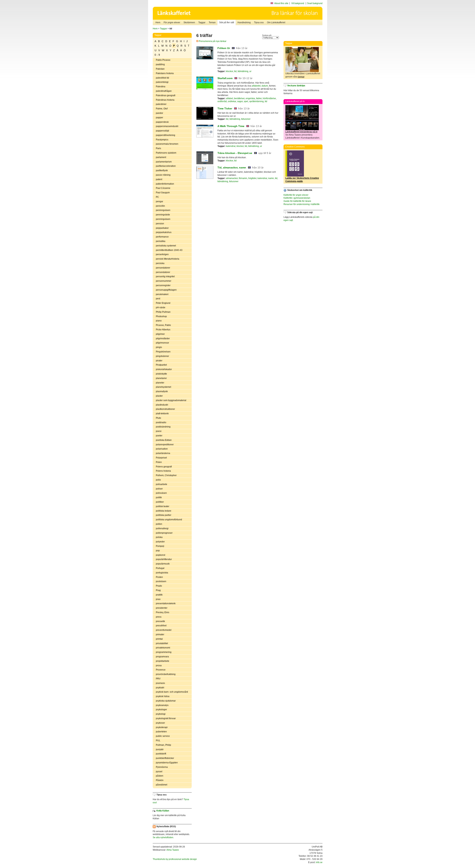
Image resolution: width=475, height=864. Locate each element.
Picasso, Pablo (163, 325)
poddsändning (163, 426)
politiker (160, 502)
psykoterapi (162, 727)
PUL (158, 740)
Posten (159, 577)
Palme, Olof (162, 108)
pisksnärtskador (164, 369)
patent (159, 179)
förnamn (243, 178)
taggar (301, 76)
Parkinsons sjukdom (166, 153)
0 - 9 (157, 54)
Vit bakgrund (297, 3)
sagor (240, 101)
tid (235, 71)
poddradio (161, 422)
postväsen (161, 581)
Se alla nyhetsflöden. (163, 837)
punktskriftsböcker (165, 758)
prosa (159, 665)
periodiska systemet (166, 245)
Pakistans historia (165, 73)
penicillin (160, 206)
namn (271, 178)
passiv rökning (163, 175)
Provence (161, 669)
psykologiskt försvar (166, 718)
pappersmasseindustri (167, 126)
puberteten (161, 731)
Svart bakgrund (314, 3)
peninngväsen (163, 210)
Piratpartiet (161, 365)
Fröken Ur (223, 48)
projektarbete (162, 661)
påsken (159, 775)
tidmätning (243, 71)
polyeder (160, 541)
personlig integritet (165, 276)
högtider (252, 178)
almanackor (232, 178)
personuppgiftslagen (166, 290)
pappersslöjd (162, 130)
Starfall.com (224, 78)
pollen (159, 524)
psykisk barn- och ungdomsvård (172, 692)
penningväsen (163, 219)
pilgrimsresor (162, 342)
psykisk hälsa (162, 696)
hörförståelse (269, 98)
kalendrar (230, 146)
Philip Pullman (163, 312)
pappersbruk (162, 122)
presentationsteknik (166, 603)
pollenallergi (162, 528)
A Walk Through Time (230, 126)
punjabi (159, 749)
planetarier (161, 378)
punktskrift (161, 753)
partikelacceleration (166, 166)
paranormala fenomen (167, 144)
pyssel (159, 771)
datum (265, 85)
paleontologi (162, 82)
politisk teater (162, 506)
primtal (159, 639)
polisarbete (161, 484)
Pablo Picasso (163, 60)
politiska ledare (163, 511)
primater (160, 634)
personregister (163, 285)
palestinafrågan (164, 91)
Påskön (159, 780)
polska (159, 537)
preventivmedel (163, 630)
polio (158, 480)
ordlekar (232, 101)
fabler (259, 98)
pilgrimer (160, 334)
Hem (157, 22)
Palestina (160, 86)
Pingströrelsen (163, 351)
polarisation (162, 449)
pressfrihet (161, 625)
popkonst (160, 555)
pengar (159, 201)
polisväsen (161, 493)
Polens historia (163, 471)
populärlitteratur (164, 559)
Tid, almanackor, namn (231, 167)
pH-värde (160, 307)
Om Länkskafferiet (276, 22)
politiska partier (163, 515)
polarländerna (163, 453)
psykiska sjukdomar (166, 700)
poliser (159, 488)
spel (246, 101)
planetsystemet (163, 387)
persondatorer (163, 267)
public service (163, 736)
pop (158, 550)
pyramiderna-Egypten (167, 762)
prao (158, 599)
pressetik (160, 621)
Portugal (160, 568)
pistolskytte (161, 373)
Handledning (244, 22)
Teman (212, 22)
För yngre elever (172, 22)
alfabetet (256, 85)
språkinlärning (256, 101)
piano (159, 320)
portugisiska (162, 572)
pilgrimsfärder (163, 338)
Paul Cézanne (163, 188)
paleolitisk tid (162, 78)
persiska (160, 263)
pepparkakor (162, 228)
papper (159, 117)
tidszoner (245, 119)
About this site (281, 3)
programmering (163, 652)
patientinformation (165, 184)
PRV (158, 678)
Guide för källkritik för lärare (297, 201)
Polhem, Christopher (166, 475)
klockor (229, 71)
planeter (160, 382)
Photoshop (161, 316)
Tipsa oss (259, 22)
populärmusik (163, 563)
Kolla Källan (162, 810)
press (158, 617)
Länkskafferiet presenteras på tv (301, 131)
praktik (159, 594)
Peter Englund (163, 303)
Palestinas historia (165, 100)
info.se (319, 862)
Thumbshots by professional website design (175, 859)
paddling (160, 64)
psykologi (161, 714)
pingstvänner (162, 356)
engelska (250, 98)
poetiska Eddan (164, 440)
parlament (161, 157)
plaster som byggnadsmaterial (171, 400)
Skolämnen (189, 22)
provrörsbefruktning (166, 674)
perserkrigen (162, 254)
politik (159, 497)
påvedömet (161, 784)
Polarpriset (161, 457)
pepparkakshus (163, 232)
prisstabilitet (162, 643)
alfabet (229, 98)
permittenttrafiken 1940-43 (169, 250)
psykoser (160, 723)
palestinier (161, 104)
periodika (160, 241)
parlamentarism (164, 161)
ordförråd (222, 101)
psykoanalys (162, 705)
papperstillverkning (165, 135)
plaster (159, 396)
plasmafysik (162, 391)
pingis (159, 347)
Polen (159, 462)
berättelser (239, 98)
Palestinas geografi (165, 95)
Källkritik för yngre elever (296, 195)
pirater (159, 360)
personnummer (163, 281)
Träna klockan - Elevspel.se (234, 153)
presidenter (161, 608)
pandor (159, 113)
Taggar (201, 22)
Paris (158, 148)
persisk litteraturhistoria (167, 259)
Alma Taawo (172, 850)
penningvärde (163, 214)
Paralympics (162, 139)
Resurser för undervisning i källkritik (302, 204)
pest (158, 298)
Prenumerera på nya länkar (212, 41)
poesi (158, 431)
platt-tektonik (162, 413)
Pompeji (160, 546)
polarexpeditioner (165, 444)
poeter (159, 435)
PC (157, 197)
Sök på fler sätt (226, 22)
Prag (158, 590)
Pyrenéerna (162, 767)
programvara (162, 656)
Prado (159, 586)
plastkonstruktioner (165, 409)
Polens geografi (164, 466)
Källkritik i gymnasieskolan (297, 198)
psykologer (161, 709)
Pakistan (160, 69)
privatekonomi (163, 647)
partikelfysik (162, 170)
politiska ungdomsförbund (169, 519)
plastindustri (162, 404)
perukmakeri (162, 294)
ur (250, 71)
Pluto (158, 418)
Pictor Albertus (163, 329)
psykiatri (160, 687)
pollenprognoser (164, 533)
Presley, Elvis (162, 612)
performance (162, 236)
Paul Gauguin (163, 192)
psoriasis (160, 683)
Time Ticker (224, 108)
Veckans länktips (296, 85)
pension (160, 223)
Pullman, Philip (163, 745)
